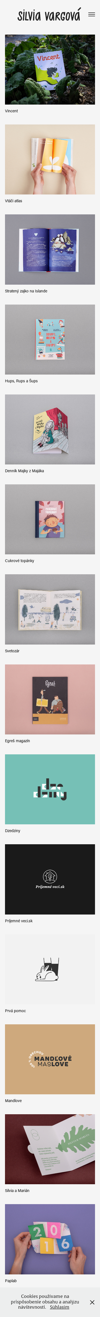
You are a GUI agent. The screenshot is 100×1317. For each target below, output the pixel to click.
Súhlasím (59, 1307)
